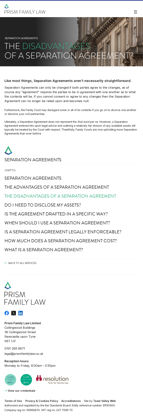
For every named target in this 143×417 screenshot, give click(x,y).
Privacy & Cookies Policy (41, 400)
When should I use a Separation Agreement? (57, 223)
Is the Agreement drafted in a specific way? (56, 214)
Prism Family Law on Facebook (6, 313)
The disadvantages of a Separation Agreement (60, 196)
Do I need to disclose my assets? (42, 205)
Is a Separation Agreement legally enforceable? (62, 232)
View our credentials (21, 390)
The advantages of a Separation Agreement (56, 187)
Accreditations (71, 400)
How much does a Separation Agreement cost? (60, 240)
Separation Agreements (21, 38)
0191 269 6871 (14, 348)
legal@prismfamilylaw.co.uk (23, 354)
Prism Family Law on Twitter (13, 313)
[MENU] (135, 12)
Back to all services (22, 263)
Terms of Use (13, 400)
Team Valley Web (104, 400)
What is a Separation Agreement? (43, 249)
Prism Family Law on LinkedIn (20, 313)
